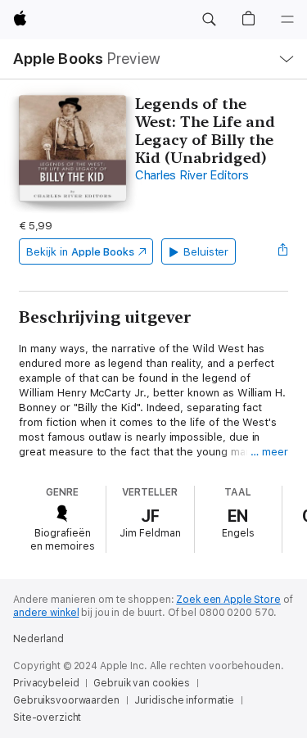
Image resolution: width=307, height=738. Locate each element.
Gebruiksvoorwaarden (66, 700)
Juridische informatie (184, 700)
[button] (208, 19)
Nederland (38, 639)
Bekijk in (80, 252)
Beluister (205, 252)
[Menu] (287, 19)
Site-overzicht (47, 717)
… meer (269, 452)
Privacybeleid (46, 683)
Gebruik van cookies (141, 683)
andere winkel (46, 612)
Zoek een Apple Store (228, 599)
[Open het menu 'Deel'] (283, 251)
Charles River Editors (192, 175)
